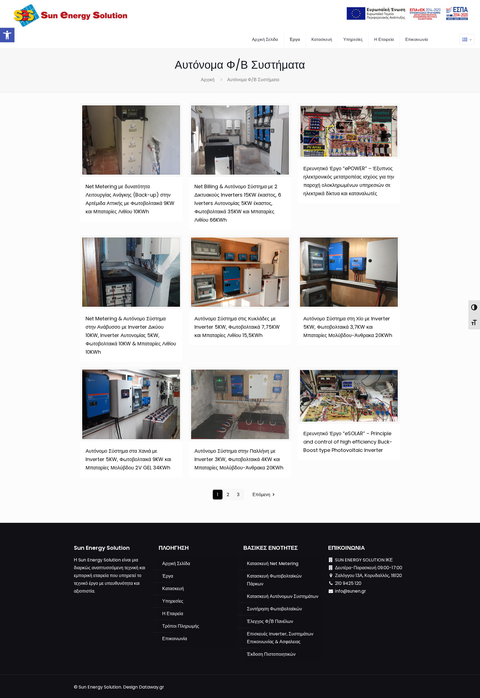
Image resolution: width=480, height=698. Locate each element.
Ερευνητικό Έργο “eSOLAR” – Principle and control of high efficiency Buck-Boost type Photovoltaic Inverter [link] (347, 442)
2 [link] (228, 494)
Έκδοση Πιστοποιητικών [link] (271, 654)
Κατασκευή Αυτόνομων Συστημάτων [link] (282, 596)
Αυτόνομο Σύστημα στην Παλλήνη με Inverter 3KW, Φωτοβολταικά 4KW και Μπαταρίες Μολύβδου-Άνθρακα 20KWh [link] (238, 459)
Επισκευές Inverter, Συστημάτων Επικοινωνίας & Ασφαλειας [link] (280, 638)
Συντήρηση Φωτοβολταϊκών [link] (274, 609)
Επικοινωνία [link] (174, 638)
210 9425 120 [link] (348, 583)
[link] (7, 35)
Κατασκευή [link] (173, 588)
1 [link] (217, 494)
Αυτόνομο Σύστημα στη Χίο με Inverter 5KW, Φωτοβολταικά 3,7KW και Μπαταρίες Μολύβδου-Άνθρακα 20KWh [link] (347, 327)
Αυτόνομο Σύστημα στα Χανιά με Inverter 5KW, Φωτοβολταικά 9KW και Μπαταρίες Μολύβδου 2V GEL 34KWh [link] (128, 459)
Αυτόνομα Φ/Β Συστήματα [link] (253, 79)
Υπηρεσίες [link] (172, 601)
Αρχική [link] (207, 79)
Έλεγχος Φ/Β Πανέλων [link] (270, 621)
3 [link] (238, 494)
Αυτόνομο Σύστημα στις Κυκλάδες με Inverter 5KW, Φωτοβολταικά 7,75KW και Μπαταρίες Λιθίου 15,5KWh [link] (237, 327)
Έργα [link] (167, 576)
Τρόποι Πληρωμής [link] (180, 626)
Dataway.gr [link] (151, 687)
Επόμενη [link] (261, 494)
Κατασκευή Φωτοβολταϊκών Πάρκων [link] (274, 580)
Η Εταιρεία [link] (172, 613)
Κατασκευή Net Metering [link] (272, 563)
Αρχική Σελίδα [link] (176, 563)
